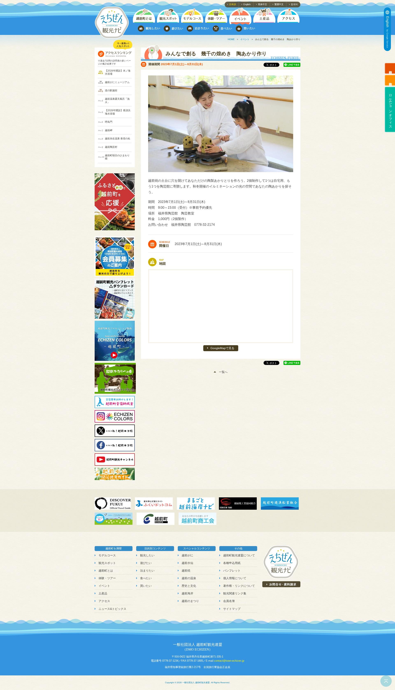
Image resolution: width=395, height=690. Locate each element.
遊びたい (146, 563)
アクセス (104, 601)
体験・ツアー (107, 578)
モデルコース (107, 555)
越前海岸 (187, 593)
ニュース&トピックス (112, 608)
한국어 (294, 4)
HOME (231, 39)
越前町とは (106, 570)
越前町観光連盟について (239, 555)
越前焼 (186, 570)
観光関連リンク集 (234, 593)
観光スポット (107, 563)
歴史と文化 (189, 585)
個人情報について (234, 578)
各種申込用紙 (231, 563)
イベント (244, 39)
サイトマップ (231, 608)
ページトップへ (386, 681)
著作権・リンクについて (239, 585)
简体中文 (262, 4)
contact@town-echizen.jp (229, 660)
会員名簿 (229, 601)
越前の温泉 (189, 578)
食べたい (146, 578)
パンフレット (231, 570)
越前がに (187, 555)
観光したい (147, 555)
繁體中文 (278, 4)
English (247, 4)
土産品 (103, 593)
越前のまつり (190, 601)
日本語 (232, 4)
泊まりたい (147, 570)
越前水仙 (187, 563)
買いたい (146, 585)
